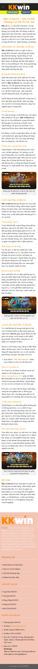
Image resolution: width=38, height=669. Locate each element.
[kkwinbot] (19, 7)
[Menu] (3, 6)
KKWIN (5, 528)
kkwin (10, 26)
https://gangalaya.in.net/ (12, 376)
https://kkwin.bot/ (18, 626)
